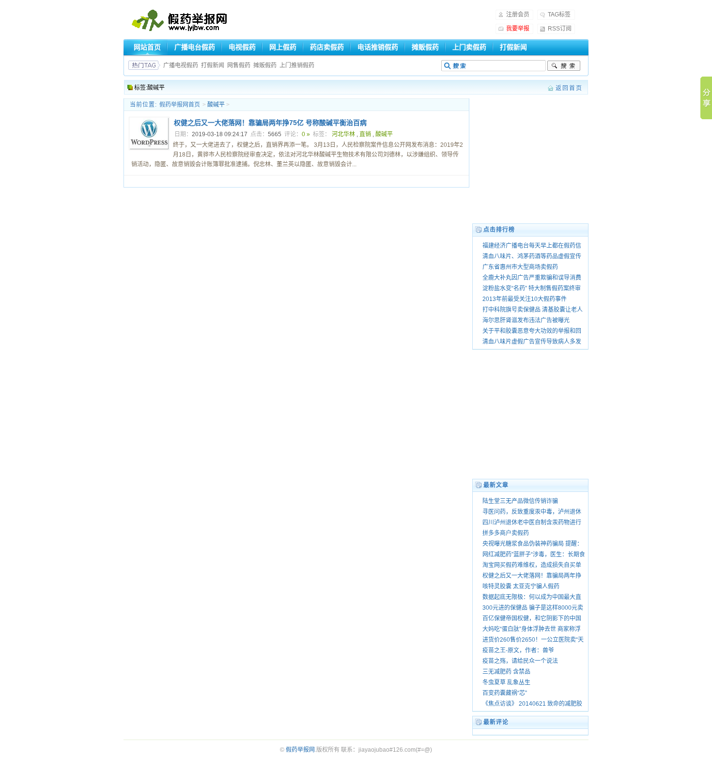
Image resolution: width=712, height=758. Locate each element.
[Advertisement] (361, 22)
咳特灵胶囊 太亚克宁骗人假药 (520, 586)
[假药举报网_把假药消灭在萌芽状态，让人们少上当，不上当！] (179, 21)
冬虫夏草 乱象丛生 (506, 682)
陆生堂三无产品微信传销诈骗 (520, 501)
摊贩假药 (425, 47)
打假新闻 (513, 47)
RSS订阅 (560, 28)
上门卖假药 (469, 47)
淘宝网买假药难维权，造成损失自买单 (531, 565)
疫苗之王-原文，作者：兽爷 (518, 650)
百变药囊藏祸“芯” (504, 693)
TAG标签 (559, 14)
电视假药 (242, 47)
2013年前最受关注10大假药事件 (524, 299)
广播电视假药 (180, 65)
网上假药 (282, 47)
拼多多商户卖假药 (505, 533)
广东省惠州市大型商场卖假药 (520, 267)
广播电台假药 (194, 47)
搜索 (563, 66)
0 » (306, 134)
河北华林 (343, 134)
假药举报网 (300, 749)
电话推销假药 (377, 47)
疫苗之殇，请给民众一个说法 (520, 661)
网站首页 (147, 47)
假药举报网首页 (179, 104)
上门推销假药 (296, 65)
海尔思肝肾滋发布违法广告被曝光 (526, 320)
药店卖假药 (327, 47)
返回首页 (569, 88)
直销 (365, 134)
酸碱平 (384, 134)
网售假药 (238, 65)
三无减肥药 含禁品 (506, 671)
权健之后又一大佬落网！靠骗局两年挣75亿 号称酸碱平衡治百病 (270, 122)
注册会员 (517, 14)
